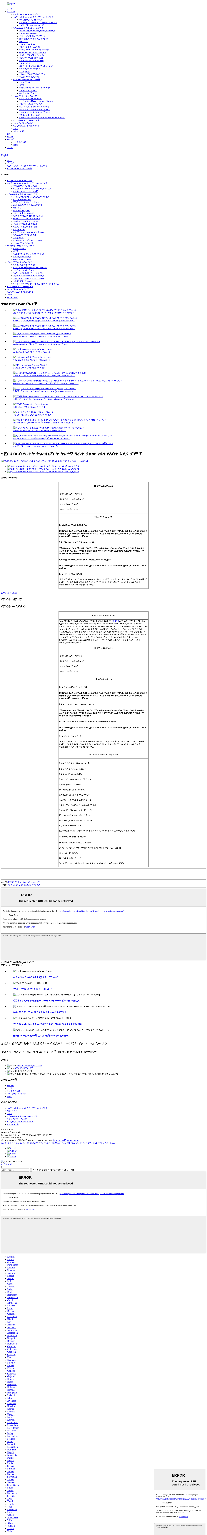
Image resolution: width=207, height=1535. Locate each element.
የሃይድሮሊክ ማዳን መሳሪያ (31, 19)
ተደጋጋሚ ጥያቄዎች (16, 1093)
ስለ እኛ (10, 139)
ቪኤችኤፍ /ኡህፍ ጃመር (49, 1143)
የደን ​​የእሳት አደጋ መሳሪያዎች (26, 120)
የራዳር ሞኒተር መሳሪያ (29, 115)
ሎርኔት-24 (110, 1143)
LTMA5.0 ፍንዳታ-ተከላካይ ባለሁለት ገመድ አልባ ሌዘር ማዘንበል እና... (44, 399)
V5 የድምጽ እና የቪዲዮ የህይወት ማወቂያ (32, 414)
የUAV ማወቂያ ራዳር (29, 76)
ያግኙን (10, 147)
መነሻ (9, 9)
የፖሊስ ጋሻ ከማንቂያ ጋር (30, 68)
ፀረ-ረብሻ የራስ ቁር (70, 1143)
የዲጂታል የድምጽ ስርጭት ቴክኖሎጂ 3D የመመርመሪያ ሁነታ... (41, 438)
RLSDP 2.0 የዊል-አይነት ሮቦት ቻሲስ (25, 882)
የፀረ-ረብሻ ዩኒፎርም (29, 1143)
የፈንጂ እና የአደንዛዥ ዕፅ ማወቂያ (34, 49)
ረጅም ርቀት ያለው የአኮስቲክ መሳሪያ (36, 66)
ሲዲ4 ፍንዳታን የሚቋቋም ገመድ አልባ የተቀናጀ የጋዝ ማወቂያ (40, 336)
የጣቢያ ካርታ (73, 1140)
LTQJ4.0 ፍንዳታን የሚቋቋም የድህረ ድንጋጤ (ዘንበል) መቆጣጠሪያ (43, 391)
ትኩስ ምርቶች (59, 1140)
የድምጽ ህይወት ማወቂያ (30, 104)
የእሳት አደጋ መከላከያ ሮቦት (25, 14)
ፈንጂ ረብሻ (24, 71)
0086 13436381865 (24, 1068)
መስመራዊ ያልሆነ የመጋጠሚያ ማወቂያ (37, 30)
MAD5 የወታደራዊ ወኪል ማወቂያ (29, 367)
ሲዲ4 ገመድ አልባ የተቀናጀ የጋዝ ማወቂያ (31, 352)
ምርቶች (11, 11)
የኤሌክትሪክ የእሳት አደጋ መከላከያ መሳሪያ (38, 22)
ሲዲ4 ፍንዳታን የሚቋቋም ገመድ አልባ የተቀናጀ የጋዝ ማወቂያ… (42, 344)
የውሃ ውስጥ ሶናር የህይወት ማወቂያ (24, 885)
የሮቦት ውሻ (18, 131)
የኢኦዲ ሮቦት (25, 63)
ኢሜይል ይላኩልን (9, 592)
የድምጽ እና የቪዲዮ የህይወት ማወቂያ (36, 101)
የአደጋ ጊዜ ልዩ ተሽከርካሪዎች (26, 125)
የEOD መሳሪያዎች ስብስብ (31, 60)
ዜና (8, 134)
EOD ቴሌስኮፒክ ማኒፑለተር (32, 36)
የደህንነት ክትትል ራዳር (29, 47)
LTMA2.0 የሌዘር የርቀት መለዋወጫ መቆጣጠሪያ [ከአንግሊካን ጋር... (44, 375)
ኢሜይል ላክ (6, 1164)
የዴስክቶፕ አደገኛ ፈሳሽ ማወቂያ (33, 74)
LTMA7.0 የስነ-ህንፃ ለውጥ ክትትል (29, 407)
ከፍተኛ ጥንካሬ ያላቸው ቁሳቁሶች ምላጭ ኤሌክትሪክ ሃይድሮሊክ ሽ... (44, 422)
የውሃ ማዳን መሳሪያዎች (24, 123)
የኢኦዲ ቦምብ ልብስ (28, 33)
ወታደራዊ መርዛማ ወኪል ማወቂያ (34, 109)
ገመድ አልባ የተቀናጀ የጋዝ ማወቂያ (34, 112)
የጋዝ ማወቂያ (25, 82)
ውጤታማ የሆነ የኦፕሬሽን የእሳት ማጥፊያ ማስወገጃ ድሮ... (39, 430)
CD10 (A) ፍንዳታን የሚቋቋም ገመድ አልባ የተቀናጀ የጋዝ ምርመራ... (44, 320)
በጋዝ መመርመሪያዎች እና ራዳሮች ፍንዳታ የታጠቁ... (41, 1035)
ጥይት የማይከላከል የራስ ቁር (32, 55)
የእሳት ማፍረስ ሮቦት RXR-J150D (32, 988)
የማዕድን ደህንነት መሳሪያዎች (26, 79)
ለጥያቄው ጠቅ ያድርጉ (11, 1137)
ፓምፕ (116, 621)
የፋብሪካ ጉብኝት (20, 142)
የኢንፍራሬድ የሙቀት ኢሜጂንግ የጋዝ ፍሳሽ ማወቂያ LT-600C (47, 1023)
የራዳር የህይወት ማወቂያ (30, 98)
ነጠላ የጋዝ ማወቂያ (28, 90)
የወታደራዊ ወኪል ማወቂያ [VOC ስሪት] (31, 360)
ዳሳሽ (21, 85)
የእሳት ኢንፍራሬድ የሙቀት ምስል (34, 106)
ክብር (15, 144)
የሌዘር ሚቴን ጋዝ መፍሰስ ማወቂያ (34, 87)
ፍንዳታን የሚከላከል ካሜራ (92, 1143)
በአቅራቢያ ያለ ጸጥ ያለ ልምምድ (33, 38)
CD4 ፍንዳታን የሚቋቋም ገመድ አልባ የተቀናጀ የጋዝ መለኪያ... (47, 1000)
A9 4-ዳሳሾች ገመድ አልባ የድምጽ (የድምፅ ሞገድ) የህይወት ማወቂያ (43, 312)
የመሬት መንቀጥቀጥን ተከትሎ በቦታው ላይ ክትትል (42, 117)
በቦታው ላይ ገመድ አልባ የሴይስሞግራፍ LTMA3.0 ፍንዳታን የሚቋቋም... (45, 383)
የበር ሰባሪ (23, 41)
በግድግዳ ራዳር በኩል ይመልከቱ (32, 52)
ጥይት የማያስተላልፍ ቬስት (31, 57)
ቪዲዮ (10, 136)
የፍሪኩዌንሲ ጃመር (27, 44)
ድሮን (15, 128)
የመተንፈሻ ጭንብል (10, 1143)
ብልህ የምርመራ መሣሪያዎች (26, 96)
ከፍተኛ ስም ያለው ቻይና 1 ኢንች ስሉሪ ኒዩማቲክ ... (41, 1012)
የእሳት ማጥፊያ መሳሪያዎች (31, 25)
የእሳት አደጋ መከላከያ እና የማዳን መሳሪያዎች (33, 17)
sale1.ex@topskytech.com (29, 1065)
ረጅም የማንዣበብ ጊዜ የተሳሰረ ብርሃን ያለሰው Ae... (36, 446)
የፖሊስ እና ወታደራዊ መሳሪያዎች (28, 28)
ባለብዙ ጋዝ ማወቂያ (28, 93)
